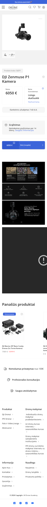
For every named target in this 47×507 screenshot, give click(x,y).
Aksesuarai (7, 428)
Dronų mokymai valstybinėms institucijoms (32, 439)
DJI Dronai (6, 414)
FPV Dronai (7, 419)
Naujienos (30, 467)
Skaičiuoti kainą (33, 102)
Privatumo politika (33, 476)
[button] (3, 7)
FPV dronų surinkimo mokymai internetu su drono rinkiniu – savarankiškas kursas (35, 450)
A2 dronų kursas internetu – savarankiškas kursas (34, 426)
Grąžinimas (7, 485)
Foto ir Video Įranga (11, 423)
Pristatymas (7, 476)
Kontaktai (6, 472)
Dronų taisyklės (32, 472)
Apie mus (6, 467)
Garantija (6, 481)
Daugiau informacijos (24, 130)
